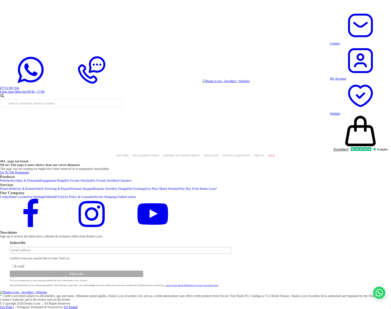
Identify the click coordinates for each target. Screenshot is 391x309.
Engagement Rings (52, 180)
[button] (379, 293)
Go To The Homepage (14, 172)
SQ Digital (71, 307)
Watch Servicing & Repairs (52, 188)
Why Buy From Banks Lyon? (198, 188)
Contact (5, 197)
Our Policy (7, 307)
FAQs (59, 197)
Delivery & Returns (22, 188)
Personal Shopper (81, 188)
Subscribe (17, 242)
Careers (131, 197)
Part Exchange (136, 188)
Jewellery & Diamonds (25, 180)
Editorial (49, 197)
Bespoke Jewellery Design (110, 188)
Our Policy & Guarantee (78, 197)
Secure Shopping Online (110, 197)
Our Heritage (35, 197)
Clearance (125, 180)
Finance (5, 188)
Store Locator (18, 197)
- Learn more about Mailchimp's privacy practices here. (192, 285)
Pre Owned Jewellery (105, 180)
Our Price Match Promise (162, 188)
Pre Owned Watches (78, 180)
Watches (5, 180)
